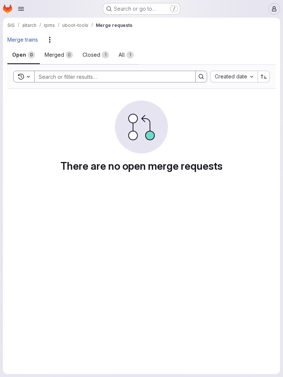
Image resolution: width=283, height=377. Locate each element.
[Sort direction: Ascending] (264, 76)
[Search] (201, 76)
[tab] (23, 55)
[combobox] (234, 76)
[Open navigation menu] (21, 9)
